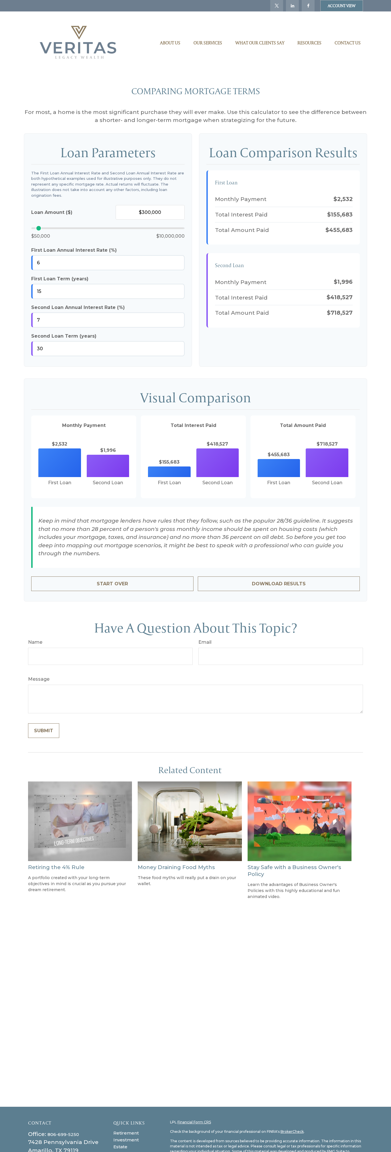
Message (39, 679)
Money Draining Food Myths (176, 867)
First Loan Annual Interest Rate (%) (74, 250)
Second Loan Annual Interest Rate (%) (78, 307)
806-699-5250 (63, 1134)
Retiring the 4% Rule (56, 867)
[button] (170, 42)
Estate (120, 1146)
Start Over (112, 583)
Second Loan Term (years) (63, 336)
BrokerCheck (292, 1131)
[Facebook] (308, 5)
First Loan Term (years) (59, 278)
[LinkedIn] (292, 5)
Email (205, 642)
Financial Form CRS (194, 1122)
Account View (342, 5)
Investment (126, 1140)
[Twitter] (276, 5)
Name (35, 642)
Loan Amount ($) (51, 212)
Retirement (126, 1133)
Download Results (279, 583)
